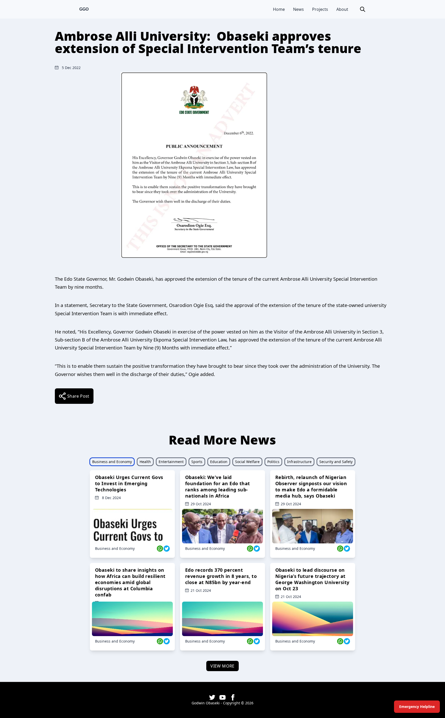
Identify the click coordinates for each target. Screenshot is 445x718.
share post (78, 396)
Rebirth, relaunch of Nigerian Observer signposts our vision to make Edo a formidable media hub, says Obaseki (311, 486)
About (342, 9)
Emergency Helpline (417, 706)
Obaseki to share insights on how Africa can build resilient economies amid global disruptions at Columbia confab (130, 582)
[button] (362, 9)
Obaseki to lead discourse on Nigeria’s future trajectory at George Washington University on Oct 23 (312, 579)
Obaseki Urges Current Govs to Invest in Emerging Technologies (129, 483)
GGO (84, 9)
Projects (320, 9)
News (298, 9)
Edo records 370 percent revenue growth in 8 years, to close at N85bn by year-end (221, 576)
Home (279, 9)
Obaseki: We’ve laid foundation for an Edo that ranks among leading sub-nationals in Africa (217, 486)
